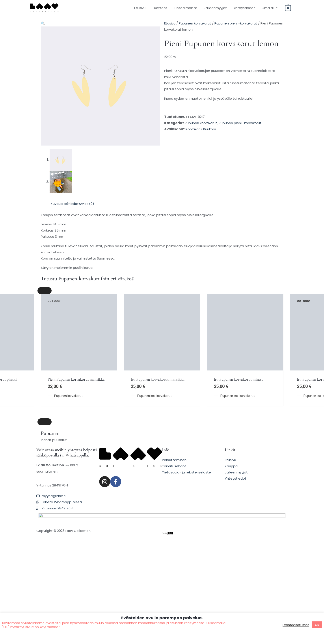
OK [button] (317, 625)
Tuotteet (159, 8)
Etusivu (139, 8)
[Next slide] (44, 421)
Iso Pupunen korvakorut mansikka (157, 309)
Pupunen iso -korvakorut (154, 325)
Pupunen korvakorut (195, 23)
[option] (79, 315)
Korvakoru (194, 129)
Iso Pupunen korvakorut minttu (238, 309)
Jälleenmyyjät (215, 8)
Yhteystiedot (244, 8)
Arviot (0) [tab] (86, 203)
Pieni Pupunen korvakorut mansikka (76, 309)
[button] (43, 23)
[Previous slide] (44, 290)
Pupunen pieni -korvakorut (235, 23)
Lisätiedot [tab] (70, 203)
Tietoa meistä (185, 8)
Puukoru (209, 129)
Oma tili (268, 8)
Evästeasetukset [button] (296, 625)
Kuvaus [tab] (56, 203)
